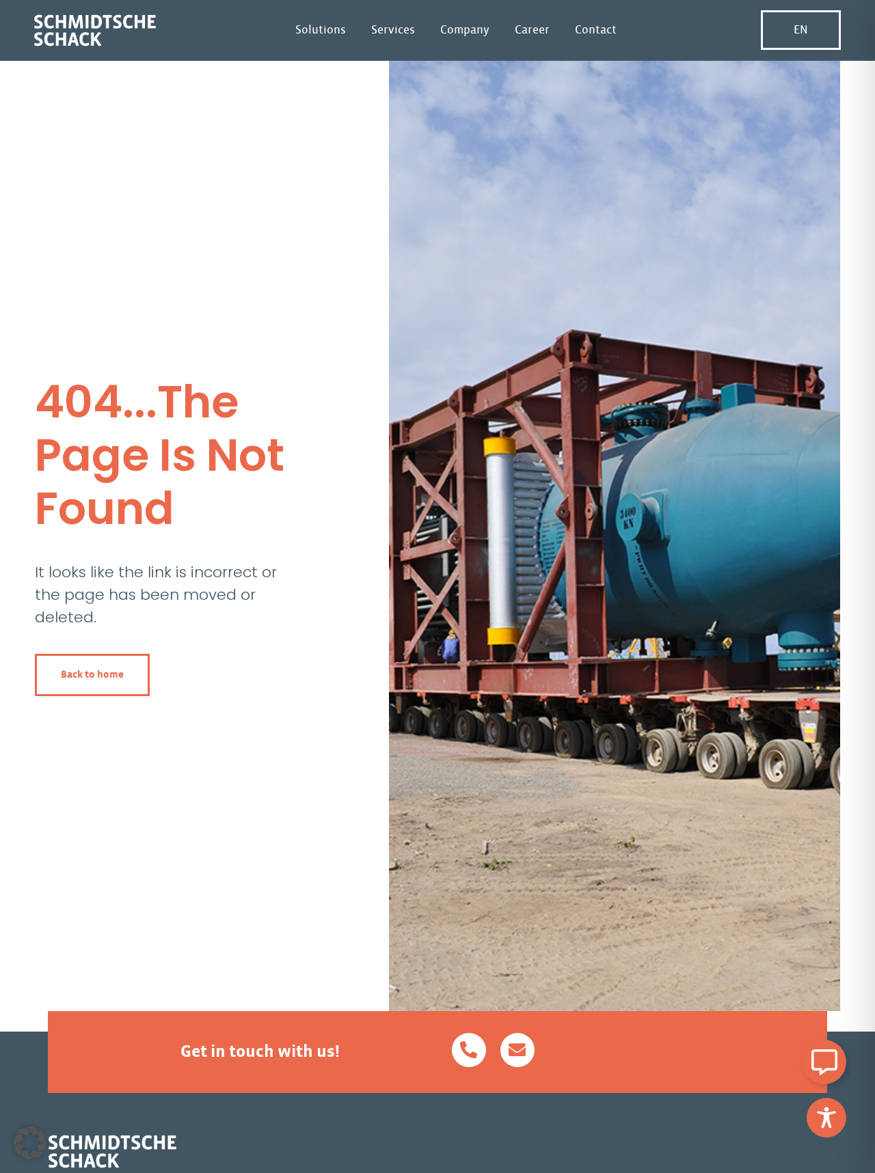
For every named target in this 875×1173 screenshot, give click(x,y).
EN (801, 30)
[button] (30, 1143)
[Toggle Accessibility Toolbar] (826, 1117)
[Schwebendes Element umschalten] (824, 1062)
